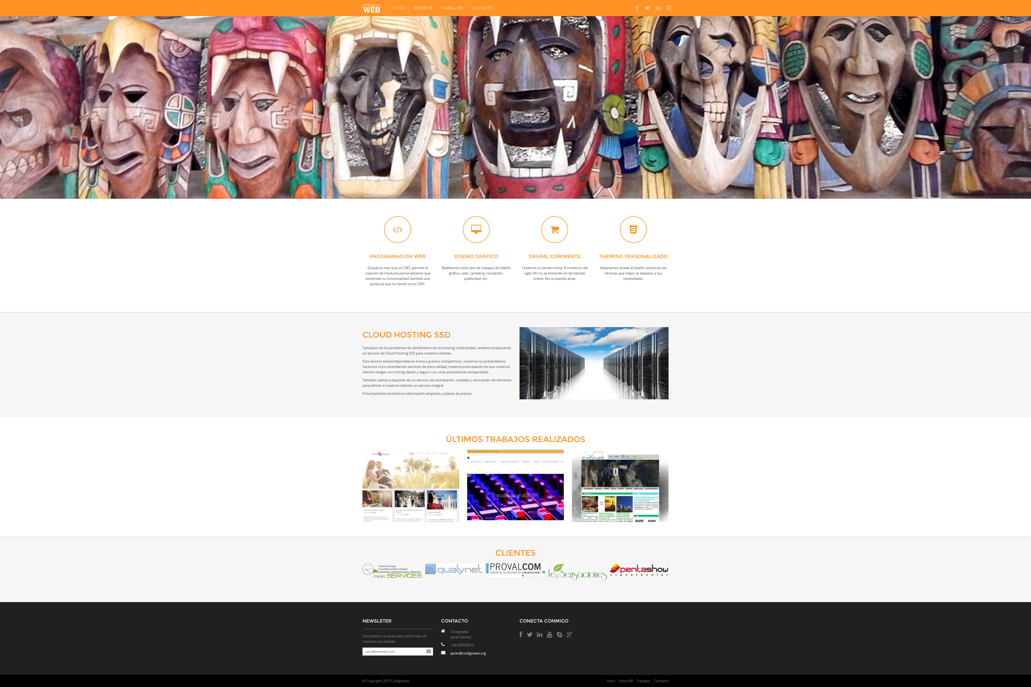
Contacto (482, 8)
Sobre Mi (626, 680)
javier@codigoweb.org (468, 653)
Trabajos (451, 8)
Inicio (399, 8)
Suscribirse (428, 651)
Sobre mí (423, 8)
